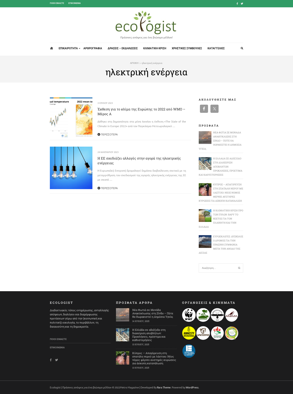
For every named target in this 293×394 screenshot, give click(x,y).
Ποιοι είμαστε (57, 3)
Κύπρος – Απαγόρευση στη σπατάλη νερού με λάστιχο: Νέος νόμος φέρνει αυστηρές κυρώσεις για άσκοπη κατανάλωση (154, 358)
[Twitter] (242, 3)
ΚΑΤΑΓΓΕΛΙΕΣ (216, 48)
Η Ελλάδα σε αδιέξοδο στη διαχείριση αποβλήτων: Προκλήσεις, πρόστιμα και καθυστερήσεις (148, 335)
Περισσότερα (109, 134)
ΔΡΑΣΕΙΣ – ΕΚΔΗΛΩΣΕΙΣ (123, 48)
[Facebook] (237, 3)
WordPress (192, 387)
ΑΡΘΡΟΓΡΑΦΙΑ (92, 48)
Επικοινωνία (74, 3)
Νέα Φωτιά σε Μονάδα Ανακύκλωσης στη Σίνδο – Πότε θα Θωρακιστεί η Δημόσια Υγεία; (152, 313)
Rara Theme (164, 387)
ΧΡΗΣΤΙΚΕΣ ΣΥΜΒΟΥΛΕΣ (187, 48)
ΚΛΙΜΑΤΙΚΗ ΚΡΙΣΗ (154, 48)
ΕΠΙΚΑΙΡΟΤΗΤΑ (68, 48)
